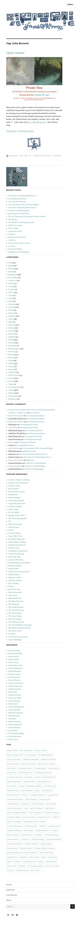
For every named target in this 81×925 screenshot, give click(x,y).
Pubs (10, 360)
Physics (11, 352)
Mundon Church (29, 451)
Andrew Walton (40, 751)
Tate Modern (51, 862)
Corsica (37, 777)
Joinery (11, 334)
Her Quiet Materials (16, 539)
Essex (37, 791)
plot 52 (30, 122)
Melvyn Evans (14, 716)
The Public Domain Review (19, 628)
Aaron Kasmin (14, 650)
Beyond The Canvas (16, 492)
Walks (10, 393)
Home (8, 885)
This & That (13, 375)
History (11, 325)
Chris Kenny (13, 662)
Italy (26, 808)
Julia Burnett (41, 122)
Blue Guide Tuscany (46, 764)
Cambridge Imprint (16, 500)
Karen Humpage (14, 822)
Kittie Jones (13, 704)
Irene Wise (12, 427)
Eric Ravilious (27, 791)
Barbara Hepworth (31, 759)
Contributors (11, 895)
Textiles (11, 372)
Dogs (10, 295)
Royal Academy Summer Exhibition (22, 853)
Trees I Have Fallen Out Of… (19, 243)
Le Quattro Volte (15, 231)
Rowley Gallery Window (44, 848)
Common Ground (14, 777)
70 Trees (11, 246)
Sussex (40, 862)
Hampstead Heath (15, 799)
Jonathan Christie (51, 813)
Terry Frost (11, 866)
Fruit (10, 310)
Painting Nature (15, 580)
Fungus (11, 313)
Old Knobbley (14, 575)
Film (10, 298)
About (8, 900)
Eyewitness (47, 791)
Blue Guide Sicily (29, 764)
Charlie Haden (40, 768)
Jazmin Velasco (14, 689)
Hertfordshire (12, 804)
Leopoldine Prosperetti (18, 551)
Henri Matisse (31, 799)
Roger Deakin (46, 844)
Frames (11, 307)
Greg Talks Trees (15, 536)
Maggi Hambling (14, 830)
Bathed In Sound (15, 225)
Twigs (10, 384)
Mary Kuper (28, 830)
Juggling (11, 337)
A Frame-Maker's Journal (19, 480)
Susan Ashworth (15, 724)
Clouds (11, 283)
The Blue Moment (15, 601)
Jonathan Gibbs (14, 698)
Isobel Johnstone (15, 686)
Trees (10, 381)
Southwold (52, 857)
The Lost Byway (15, 619)
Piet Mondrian (13, 839)
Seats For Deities (15, 249)
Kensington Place (31, 822)
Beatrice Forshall (48, 759)
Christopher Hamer (43, 773)
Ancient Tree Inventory (18, 483)
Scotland (23, 857)
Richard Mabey (38, 839)
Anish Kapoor (30, 755)
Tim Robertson (14, 736)
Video (10, 390)
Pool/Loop (12, 219)
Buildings (12, 275)
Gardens (11, 316)
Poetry (11, 357)
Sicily (43, 857)
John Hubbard (35, 813)
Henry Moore (44, 799)
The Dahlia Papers (15, 607)
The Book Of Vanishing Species (21, 222)
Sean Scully (34, 857)
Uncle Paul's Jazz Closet (18, 637)
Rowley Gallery (26, 848)
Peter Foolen (13, 583)
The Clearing (13, 604)
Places (11, 354)
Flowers (11, 304)
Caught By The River (16, 503)
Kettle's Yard (13, 548)
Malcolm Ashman (15, 713)
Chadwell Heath (25, 768)
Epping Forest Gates (16, 515)
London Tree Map (15, 560)
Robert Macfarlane (15, 844)
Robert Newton (14, 722)
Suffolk (17, 862)
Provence (25, 839)
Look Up (11, 240)
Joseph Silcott (43, 817)
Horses (11, 328)
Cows (10, 286)
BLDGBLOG (13, 495)
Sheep (11, 366)
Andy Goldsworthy (15, 755)
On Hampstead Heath (17, 199)
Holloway (24, 804)
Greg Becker (13, 155)
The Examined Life (16, 610)
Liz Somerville (14, 710)
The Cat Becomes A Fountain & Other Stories (27, 216)
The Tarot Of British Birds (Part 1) (22, 207)
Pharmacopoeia (52, 835)
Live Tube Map (14, 557)
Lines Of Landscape (16, 554)
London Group (54, 826)
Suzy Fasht (13, 730)
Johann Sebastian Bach (17, 813)
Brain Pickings (14, 498)
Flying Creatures (15, 524)
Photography (13, 349)
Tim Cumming (52, 866)
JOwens (11, 442)
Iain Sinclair (51, 804)
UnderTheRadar (15, 640)
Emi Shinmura (14, 677)
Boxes (10, 272)
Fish (10, 301)
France (24, 795)
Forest (11, 530)
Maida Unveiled (14, 566)
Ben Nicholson (13, 764)
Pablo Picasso (12, 835)
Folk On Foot (13, 527)
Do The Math (13, 512)
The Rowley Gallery (16, 733)
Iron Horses (34, 413)
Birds (10, 266)
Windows (12, 399)
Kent (43, 822)
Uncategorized (14, 387)
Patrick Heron (26, 835)
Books (11, 269)
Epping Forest (13, 791)
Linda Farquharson (16, 707)
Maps (10, 340)
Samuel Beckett (46, 853)
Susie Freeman (14, 727)
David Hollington (15, 668)
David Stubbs (29, 782)
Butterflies (12, 277)
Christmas (11, 773)
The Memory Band (16, 622)
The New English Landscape (20, 625)
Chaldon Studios (15, 506)
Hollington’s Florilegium (18, 252)
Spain (9, 862)
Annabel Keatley (15, 653)
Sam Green (13, 595)
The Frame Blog (15, 613)
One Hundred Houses (17, 202)
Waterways (13, 396)
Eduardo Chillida (34, 786)
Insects (11, 331)
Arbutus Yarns (14, 486)
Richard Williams (54, 839)
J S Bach (55, 817)
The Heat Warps (15, 616)
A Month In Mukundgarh (18, 210)
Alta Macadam (26, 751)
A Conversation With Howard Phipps (23, 205)
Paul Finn (12, 719)
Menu (70, 4)
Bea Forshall (13, 489)
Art (30, 155)
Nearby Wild (13, 569)
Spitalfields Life (14, 598)
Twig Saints (13, 739)
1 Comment (57, 155)
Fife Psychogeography (17, 518)
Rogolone (30, 460)
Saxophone (12, 857)
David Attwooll (49, 777)
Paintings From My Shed (18, 213)
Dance (11, 292)
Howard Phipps (37, 804)
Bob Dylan (11, 768)
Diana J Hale (13, 509)
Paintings (12, 346)
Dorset (22, 786)
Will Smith (35, 870)
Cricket (11, 289)
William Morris (22, 870)
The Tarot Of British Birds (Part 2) (22, 196)
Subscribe (10, 890)
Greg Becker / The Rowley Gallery (20, 131)
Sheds (10, 363)
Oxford (54, 830)
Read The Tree (14, 589)
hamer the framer (15, 416)
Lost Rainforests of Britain (19, 563)
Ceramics (12, 280)
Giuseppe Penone (37, 795)
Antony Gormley (14, 759)
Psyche (11, 586)
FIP (9, 521)
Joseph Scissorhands (17, 545)
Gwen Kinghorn (15, 466)
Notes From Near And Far (19, 572)
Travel (11, 378)
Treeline (11, 234)
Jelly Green (12, 692)
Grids (10, 322)
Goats (10, 319)
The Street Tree (14, 631)
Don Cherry (12, 786)
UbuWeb (11, 634)
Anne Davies (13, 656)
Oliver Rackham (42, 830)
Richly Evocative (15, 592)
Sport (10, 369)
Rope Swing (12, 848)
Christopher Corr (15, 665)
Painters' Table (14, 577)
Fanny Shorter (14, 680)
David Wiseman (14, 671)
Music (10, 343)
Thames (21, 866)
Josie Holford (13, 448)
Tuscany (10, 870)
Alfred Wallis (12, 751)
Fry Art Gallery (14, 533)
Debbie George (14, 674)
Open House (15, 53)
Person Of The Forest (17, 237)
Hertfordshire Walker (17, 542)
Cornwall (28, 777)
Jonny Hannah (14, 701)
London (42, 826)
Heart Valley (13, 228)
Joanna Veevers (14, 695)
